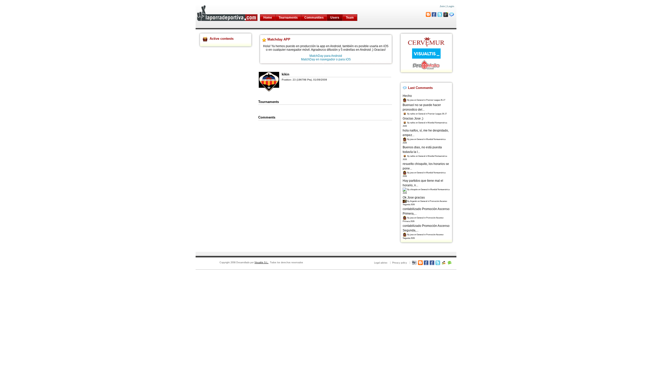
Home (267, 17)
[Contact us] (449, 262)
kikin (285, 74)
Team (350, 17)
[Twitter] (437, 262)
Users (334, 17)
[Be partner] (443, 262)
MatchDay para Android (325, 56)
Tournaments (288, 17)
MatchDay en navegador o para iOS (326, 59)
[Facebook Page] (426, 262)
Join (442, 6)
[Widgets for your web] (414, 262)
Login (450, 6)
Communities (314, 17)
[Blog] (420, 262)
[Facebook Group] (431, 262)
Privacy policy (399, 262)
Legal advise (380, 262)
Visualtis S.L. (261, 262)
